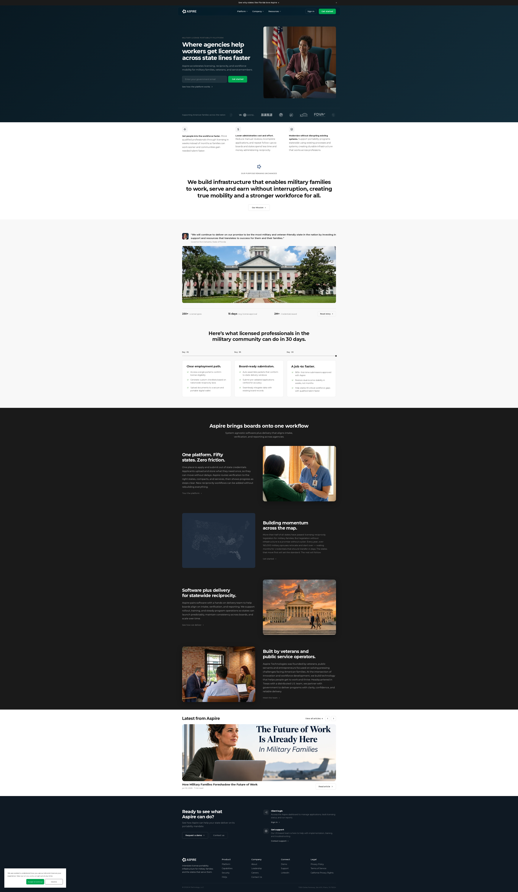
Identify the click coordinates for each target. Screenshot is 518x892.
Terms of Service (318, 868)
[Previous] (327, 718)
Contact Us (256, 877)
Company (257, 11)
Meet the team (270, 698)
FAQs (224, 877)
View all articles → (314, 718)
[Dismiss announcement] (336, 2)
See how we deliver (191, 625)
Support (285, 868)
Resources (273, 11)
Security (226, 873)
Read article (324, 786)
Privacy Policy (317, 864)
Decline (54, 882)
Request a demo (194, 835)
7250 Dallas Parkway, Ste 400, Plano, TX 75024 (317, 887)
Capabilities (227, 868)
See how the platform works (196, 87)
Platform (241, 11)
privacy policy (29, 876)
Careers (255, 873)
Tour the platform (190, 493)
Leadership (256, 868)
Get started (327, 11)
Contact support (278, 841)
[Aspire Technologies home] (189, 11)
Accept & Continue (35, 882)
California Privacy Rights (322, 873)
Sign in (311, 11)
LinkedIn (285, 873)
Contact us (218, 835)
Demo (284, 864)
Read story (325, 314)
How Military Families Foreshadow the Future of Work (220, 784)
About (254, 864)
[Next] (333, 718)
